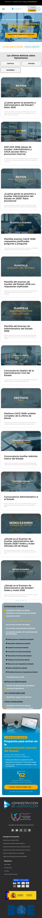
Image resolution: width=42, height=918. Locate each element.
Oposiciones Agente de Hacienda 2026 (15, 856)
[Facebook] (12, 830)
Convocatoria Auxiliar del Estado (18, 625)
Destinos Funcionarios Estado (19, 660)
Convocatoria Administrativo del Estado (21, 498)
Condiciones (8, 867)
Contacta (32, 7)
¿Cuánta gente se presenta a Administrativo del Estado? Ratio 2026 (20, 105)
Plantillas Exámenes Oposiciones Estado (23, 672)
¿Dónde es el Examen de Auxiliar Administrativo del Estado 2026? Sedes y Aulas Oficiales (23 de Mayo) (19, 542)
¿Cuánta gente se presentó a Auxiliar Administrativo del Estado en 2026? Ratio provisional (20, 197)
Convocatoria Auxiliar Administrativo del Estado (21, 457)
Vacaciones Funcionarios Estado (20, 656)
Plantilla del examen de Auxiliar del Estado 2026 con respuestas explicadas (19, 284)
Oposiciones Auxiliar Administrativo (14, 843)
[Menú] (3, 9)
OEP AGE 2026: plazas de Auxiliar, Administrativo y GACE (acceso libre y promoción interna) (18, 150)
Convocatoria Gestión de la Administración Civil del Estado (19, 373)
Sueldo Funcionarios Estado (18, 648)
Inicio (3, 19)
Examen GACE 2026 (33, 47)
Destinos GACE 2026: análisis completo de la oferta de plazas (20, 415)
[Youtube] (16, 830)
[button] (31, 63)
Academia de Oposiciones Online (21, 825)
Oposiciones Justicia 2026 (11, 840)
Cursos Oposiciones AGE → (21, 787)
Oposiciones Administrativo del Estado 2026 (16, 846)
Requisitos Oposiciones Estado (19, 643)
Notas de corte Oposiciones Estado (20, 664)
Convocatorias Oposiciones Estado (20, 621)
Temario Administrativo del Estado (13, 853)
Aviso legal (7, 864)
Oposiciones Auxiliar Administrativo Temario (16, 850)
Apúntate (32, 10)
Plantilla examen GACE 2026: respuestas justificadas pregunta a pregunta (20, 241)
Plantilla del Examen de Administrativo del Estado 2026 (18, 328)
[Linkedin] (29, 830)
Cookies (6, 871)
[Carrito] (38, 9)
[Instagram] (21, 830)
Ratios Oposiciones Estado (17, 668)
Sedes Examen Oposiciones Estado (21, 639)
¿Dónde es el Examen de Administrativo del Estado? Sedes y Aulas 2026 (19, 588)
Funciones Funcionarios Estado (19, 652)
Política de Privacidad (10, 874)
